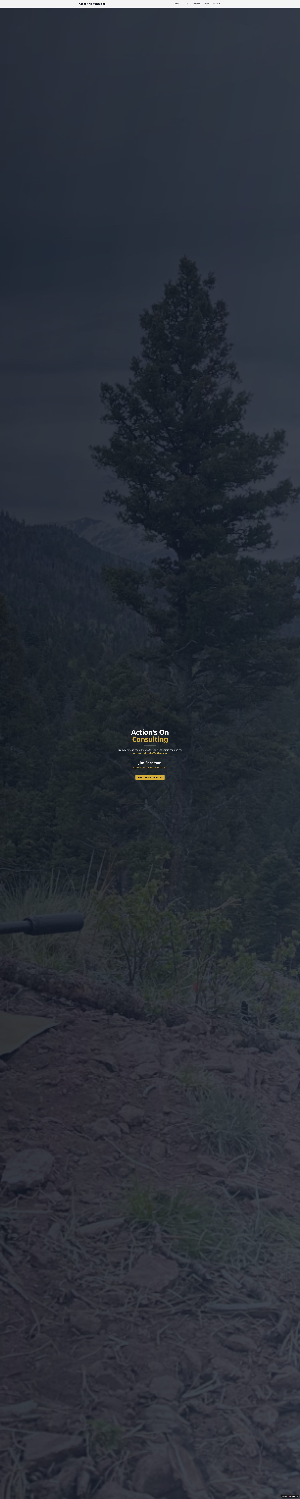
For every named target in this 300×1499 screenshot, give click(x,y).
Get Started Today (148, 777)
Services (196, 4)
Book (207, 4)
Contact (216, 4)
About (185, 4)
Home (176, 4)
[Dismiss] (297, 1496)
